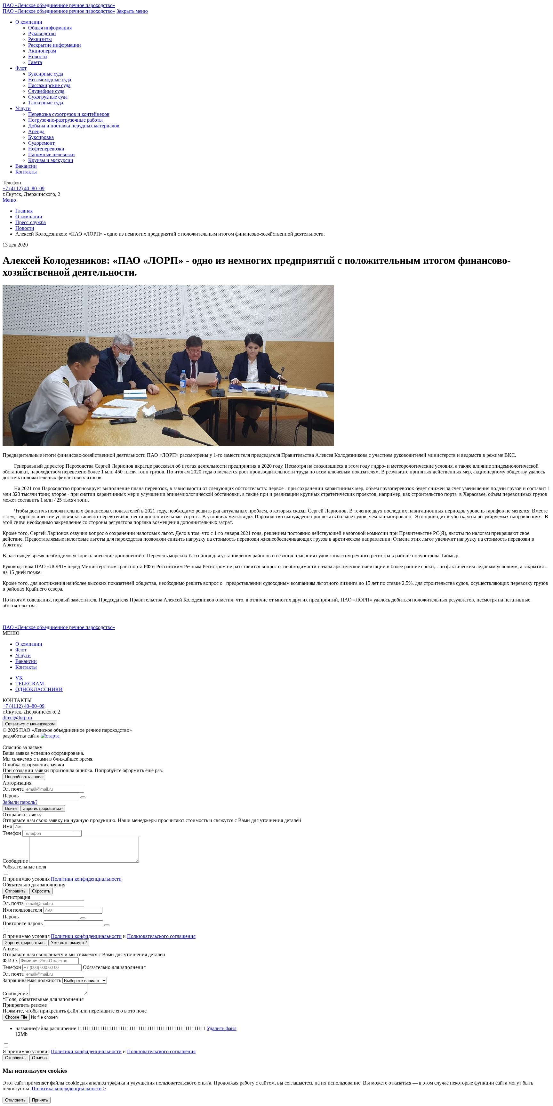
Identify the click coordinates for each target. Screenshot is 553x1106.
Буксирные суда (45, 74)
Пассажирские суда (49, 85)
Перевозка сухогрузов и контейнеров (68, 114)
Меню (9, 200)
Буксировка (41, 137)
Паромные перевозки (51, 154)
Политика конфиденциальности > (69, 1088)
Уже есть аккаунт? (69, 942)
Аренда (36, 131)
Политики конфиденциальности (86, 879)
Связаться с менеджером (30, 724)
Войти (11, 808)
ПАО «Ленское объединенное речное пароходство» (59, 5)
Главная (24, 211)
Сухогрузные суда (48, 97)
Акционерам (42, 50)
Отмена (39, 1057)
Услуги (23, 108)
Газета (35, 62)
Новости (37, 56)
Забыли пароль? (20, 802)
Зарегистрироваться (42, 808)
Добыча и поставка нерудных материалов (73, 125)
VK (19, 678)
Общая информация (50, 27)
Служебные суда (46, 91)
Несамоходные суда (49, 79)
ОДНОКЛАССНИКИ (39, 689)
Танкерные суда (45, 102)
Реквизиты (40, 39)
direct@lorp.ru (17, 717)
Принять (40, 1100)
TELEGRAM (29, 683)
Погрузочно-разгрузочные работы (65, 120)
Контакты (26, 171)
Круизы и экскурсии (50, 160)
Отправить (15, 1057)
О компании (28, 22)
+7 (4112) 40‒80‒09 (23, 188)
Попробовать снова (24, 776)
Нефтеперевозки (46, 148)
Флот (21, 68)
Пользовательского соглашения (161, 936)
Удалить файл (221, 1028)
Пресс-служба (30, 222)
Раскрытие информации (54, 45)
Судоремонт (41, 143)
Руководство (42, 33)
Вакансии (26, 166)
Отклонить (15, 1100)
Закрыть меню (132, 11)
